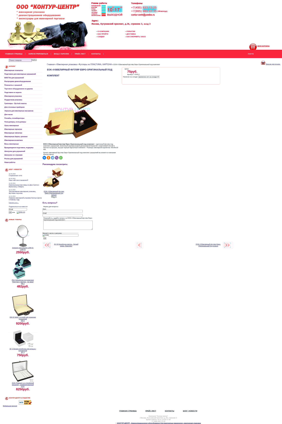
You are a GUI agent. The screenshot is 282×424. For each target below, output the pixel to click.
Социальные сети (15, 175)
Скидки (101, 37)
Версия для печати (273, 64)
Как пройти (103, 34)
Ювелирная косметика (13, 140)
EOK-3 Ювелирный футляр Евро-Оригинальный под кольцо (54, 193)
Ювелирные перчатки (13, 129)
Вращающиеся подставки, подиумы (18, 147)
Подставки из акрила (12, 92)
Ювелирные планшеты (13, 70)
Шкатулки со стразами (13, 155)
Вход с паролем (61, 54)
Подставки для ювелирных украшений (20, 74)
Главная (51, 64)
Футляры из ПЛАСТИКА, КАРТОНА (95, 64)
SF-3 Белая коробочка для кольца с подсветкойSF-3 (23, 350)
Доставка (131, 34)
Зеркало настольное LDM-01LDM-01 (22, 248)
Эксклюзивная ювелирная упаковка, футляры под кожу (22, 192)
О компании (103, 31)
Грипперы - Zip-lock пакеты (15, 103)
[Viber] (56, 157)
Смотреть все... (14, 202)
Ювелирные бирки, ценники (15, 136)
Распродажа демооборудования (17, 81)
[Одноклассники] (48, 157)
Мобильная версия (10, 406)
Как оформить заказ (136, 37)
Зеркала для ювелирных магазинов (18, 111)
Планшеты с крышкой (13, 85)
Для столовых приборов (14, 107)
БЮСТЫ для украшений (14, 78)
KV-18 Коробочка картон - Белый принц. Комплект (66, 245)
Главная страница (13, 54)
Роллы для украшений (13, 158)
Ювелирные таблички (13, 133)
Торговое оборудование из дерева (18, 89)
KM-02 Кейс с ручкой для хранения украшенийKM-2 (23, 319)
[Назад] (139, 245)
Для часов (8, 114)
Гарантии (131, 31)
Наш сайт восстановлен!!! (18, 180)
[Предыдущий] (47, 245)
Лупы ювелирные (11, 125)
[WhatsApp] (61, 157)
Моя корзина (263, 46)
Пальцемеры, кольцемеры (15, 122)
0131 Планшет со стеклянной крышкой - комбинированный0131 (23, 384)
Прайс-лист (80, 54)
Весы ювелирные (11, 144)
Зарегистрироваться (38, 54)
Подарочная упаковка (13, 100)
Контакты (96, 54)
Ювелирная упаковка (13, 96)
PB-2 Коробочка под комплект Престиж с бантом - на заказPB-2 (23, 282)
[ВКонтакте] (44, 157)
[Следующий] (227, 245)
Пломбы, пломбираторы (14, 118)
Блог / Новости (190, 411)
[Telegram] (52, 157)
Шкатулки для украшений (14, 151)
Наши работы (9, 162)
